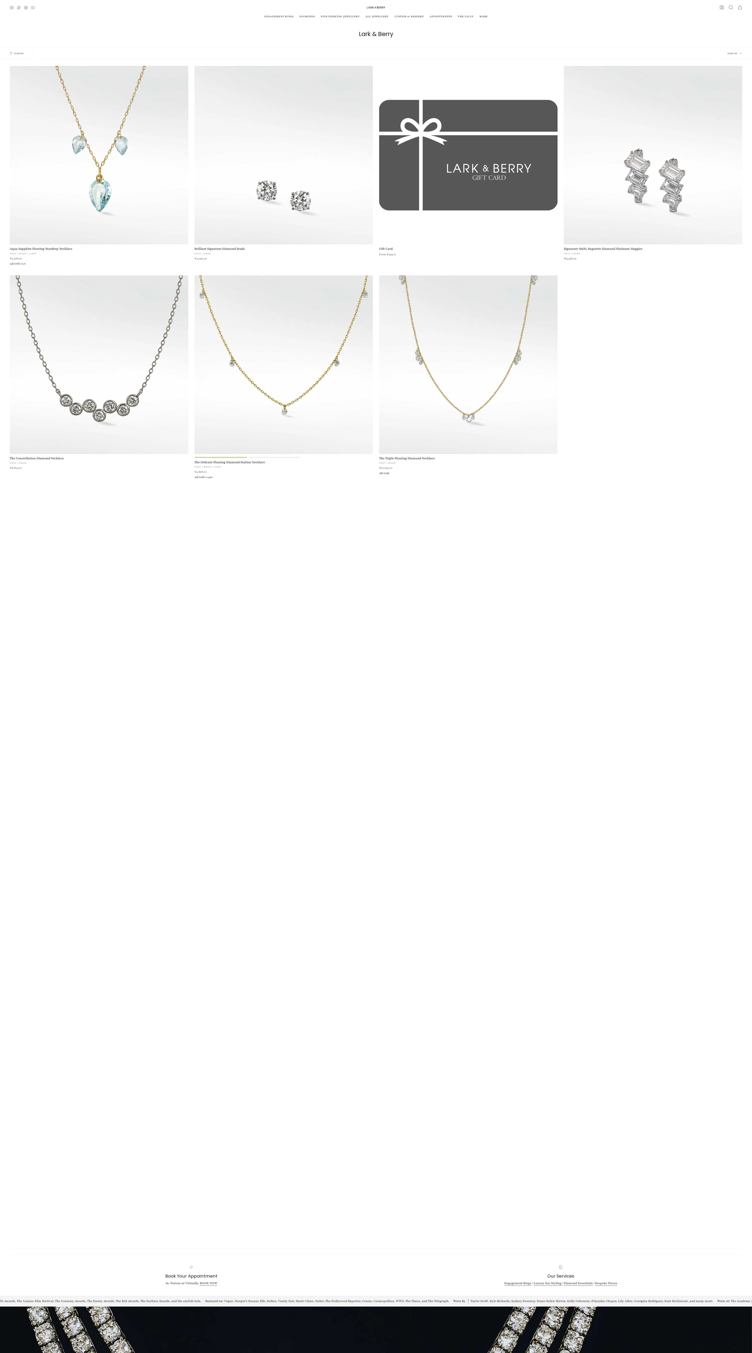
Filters (19, 53)
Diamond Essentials (578, 1283)
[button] (730, 7)
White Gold (275, 457)
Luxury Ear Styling (548, 1283)
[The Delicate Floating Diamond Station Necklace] (283, 364)
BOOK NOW (208, 1283)
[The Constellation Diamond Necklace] (99, 364)
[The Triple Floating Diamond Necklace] (468, 364)
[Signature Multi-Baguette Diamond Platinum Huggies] (653, 155)
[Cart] (739, 7)
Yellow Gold (221, 457)
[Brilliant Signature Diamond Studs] (283, 155)
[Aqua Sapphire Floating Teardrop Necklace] (99, 155)
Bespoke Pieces (606, 1283)
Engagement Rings (517, 1283)
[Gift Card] (468, 155)
